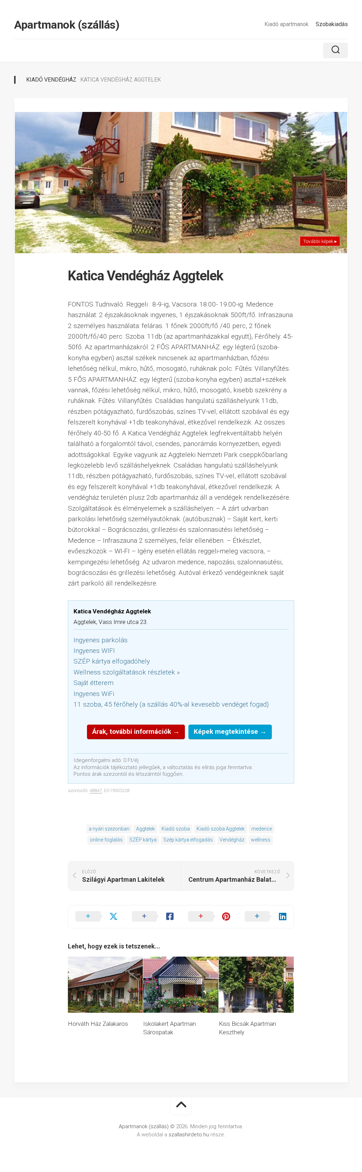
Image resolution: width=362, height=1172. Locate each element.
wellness (260, 840)
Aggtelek (145, 829)
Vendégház (232, 840)
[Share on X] (96, 916)
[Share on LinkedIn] (266, 916)
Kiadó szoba (176, 829)
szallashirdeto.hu (189, 1134)
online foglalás (106, 840)
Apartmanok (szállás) (66, 24)
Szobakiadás (332, 24)
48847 (95, 790)
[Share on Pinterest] (209, 916)
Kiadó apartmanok (286, 24)
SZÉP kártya (143, 840)
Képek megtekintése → (230, 731)
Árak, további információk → (136, 731)
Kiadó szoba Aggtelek (221, 829)
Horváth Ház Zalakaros (98, 1023)
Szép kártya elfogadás (188, 840)
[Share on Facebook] (153, 916)
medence (261, 829)
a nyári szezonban (109, 829)
